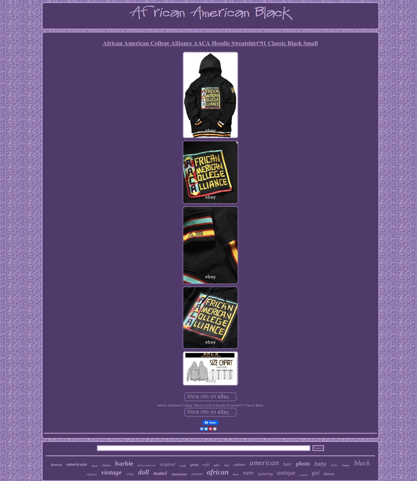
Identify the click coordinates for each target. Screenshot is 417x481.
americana (179, 474)
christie (106, 465)
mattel (160, 473)
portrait (303, 475)
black (362, 463)
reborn (91, 474)
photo (303, 463)
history (329, 474)
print (194, 465)
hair (287, 464)
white (130, 474)
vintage (111, 472)
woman (196, 474)
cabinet (239, 464)
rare (248, 472)
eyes (226, 465)
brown (56, 464)
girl (315, 473)
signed (94, 466)
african (218, 472)
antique (286, 472)
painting (265, 473)
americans (76, 464)
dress (236, 474)
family (182, 466)
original (167, 464)
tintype (346, 465)
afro (217, 465)
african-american (146, 465)
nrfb (206, 464)
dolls (334, 465)
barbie (124, 463)
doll (143, 472)
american (264, 462)
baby (320, 464)
